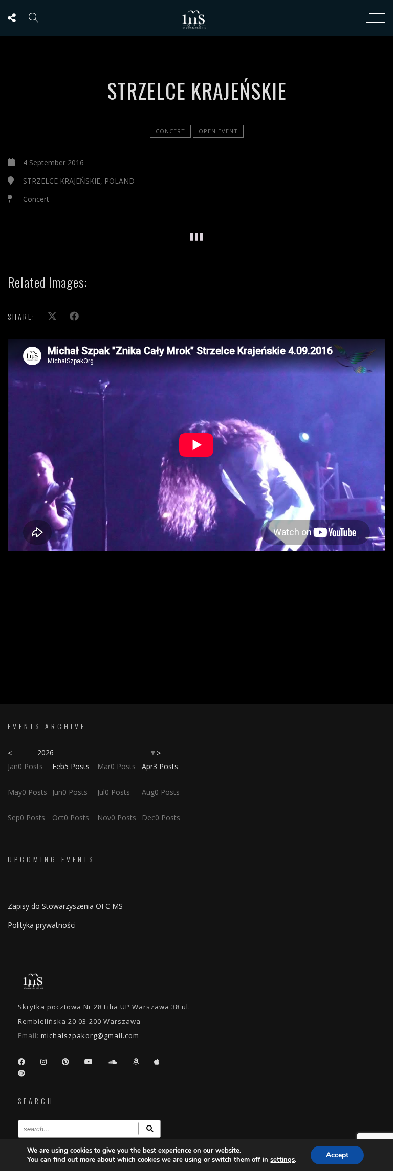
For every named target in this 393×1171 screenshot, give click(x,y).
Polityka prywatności (42, 925)
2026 (45, 752)
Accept (337, 1155)
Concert (170, 131)
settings (282, 1159)
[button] (56, 222)
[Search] (149, 1129)
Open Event (218, 131)
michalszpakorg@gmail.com (90, 1035)
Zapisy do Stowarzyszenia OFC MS (65, 906)
